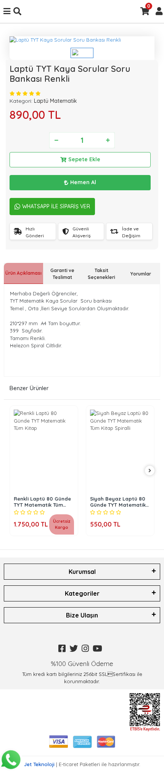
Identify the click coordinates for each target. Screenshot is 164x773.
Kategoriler (82, 593)
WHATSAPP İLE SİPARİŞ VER (56, 206)
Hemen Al (83, 182)
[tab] (23, 273)
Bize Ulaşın (82, 615)
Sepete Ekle (84, 159)
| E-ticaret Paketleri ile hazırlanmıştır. (82, 764)
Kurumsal (82, 571)
